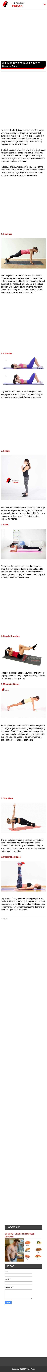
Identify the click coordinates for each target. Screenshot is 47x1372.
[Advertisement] (23, 34)
